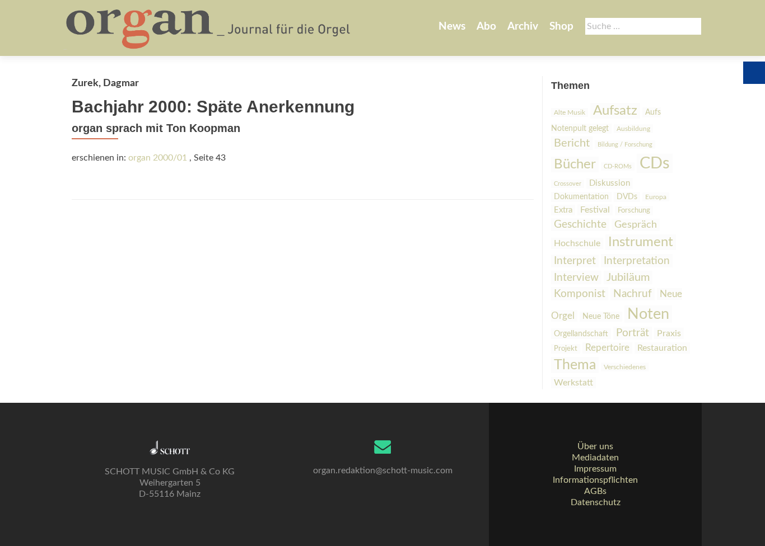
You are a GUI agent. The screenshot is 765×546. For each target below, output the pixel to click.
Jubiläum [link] (628, 277)
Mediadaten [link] (595, 457)
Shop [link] (561, 26)
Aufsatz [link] (615, 110)
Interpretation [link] (637, 260)
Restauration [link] (662, 347)
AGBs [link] (595, 491)
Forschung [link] (634, 210)
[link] (209, 28)
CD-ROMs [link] (618, 166)
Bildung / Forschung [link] (625, 145)
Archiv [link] (522, 26)
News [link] (452, 26)
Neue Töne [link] (600, 317)
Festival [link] (595, 209)
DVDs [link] (627, 197)
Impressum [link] (595, 468)
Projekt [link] (565, 348)
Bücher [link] (575, 164)
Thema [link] (575, 365)
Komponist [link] (579, 293)
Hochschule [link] (577, 243)
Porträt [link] (632, 333)
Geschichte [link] (580, 224)
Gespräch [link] (635, 225)
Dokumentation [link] (581, 197)
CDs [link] (655, 163)
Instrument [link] (640, 242)
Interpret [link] (575, 261)
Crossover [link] (567, 184)
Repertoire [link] (607, 347)
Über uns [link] (595, 446)
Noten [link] (648, 314)
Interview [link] (576, 277)
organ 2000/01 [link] (157, 157)
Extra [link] (563, 210)
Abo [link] (486, 26)
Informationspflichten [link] (595, 480)
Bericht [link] (572, 143)
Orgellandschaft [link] (581, 334)
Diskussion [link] (609, 183)
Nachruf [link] (632, 294)
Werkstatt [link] (573, 382)
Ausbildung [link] (633, 128)
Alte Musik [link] (569, 112)
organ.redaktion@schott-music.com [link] (383, 470)
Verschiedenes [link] (625, 367)
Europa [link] (655, 197)
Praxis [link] (669, 333)
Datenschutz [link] (596, 502)
